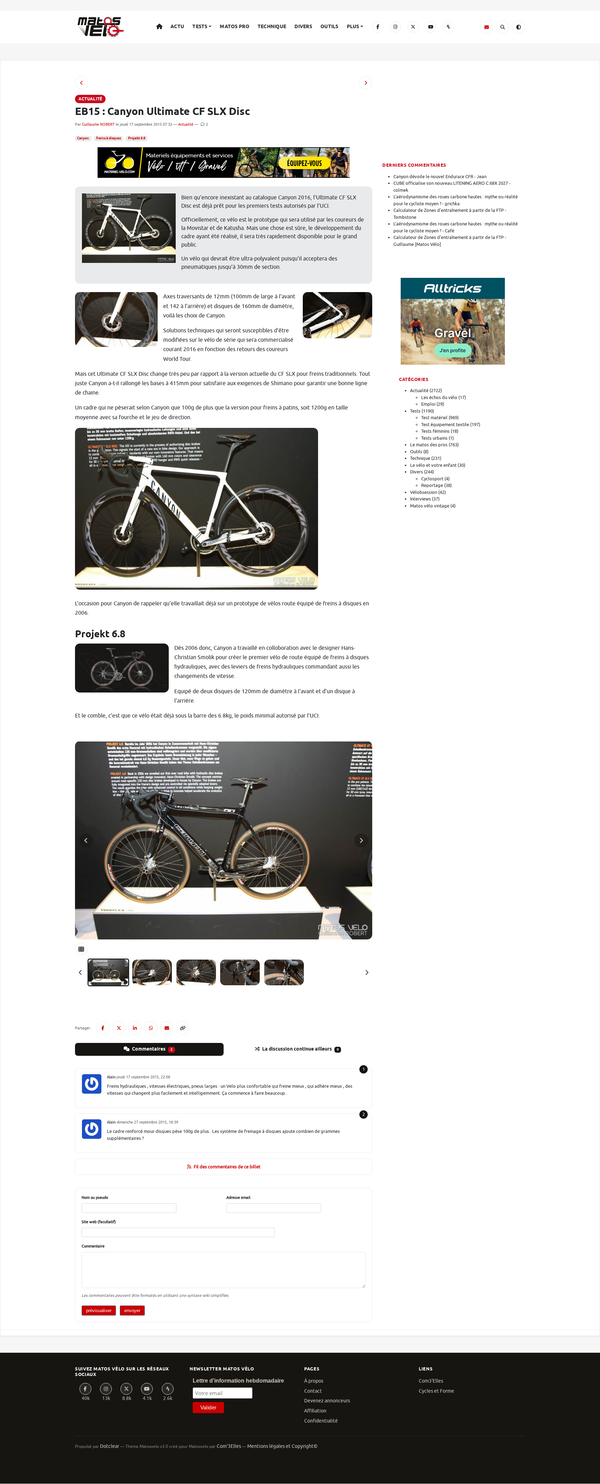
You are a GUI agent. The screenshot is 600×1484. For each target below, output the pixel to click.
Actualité (185, 124)
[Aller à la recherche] (502, 27)
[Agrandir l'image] (223, 840)
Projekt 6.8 (136, 138)
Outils (329, 26)
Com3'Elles (431, 1381)
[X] (413, 27)
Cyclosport (432, 479)
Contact (313, 1391)
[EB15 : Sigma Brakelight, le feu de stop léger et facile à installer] (365, 82)
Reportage (432, 485)
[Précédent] (80, 972)
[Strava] (448, 27)
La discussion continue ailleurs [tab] (300, 1049)
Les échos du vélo (439, 397)
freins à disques (108, 138)
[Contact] (486, 27)
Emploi (428, 404)
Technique (272, 26)
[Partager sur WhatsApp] (150, 1028)
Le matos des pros (429, 445)
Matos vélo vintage (429, 506)
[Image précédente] (86, 840)
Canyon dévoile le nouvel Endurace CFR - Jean (439, 177)
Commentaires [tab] (152, 1049)
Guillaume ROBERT (98, 124)
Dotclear (109, 1446)
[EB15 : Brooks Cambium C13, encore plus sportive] (81, 82)
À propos (313, 1381)
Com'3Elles (229, 1446)
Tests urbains (434, 438)
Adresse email (238, 1197)
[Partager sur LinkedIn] (134, 1028)
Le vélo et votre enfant (433, 465)
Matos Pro (234, 26)
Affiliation (315, 1411)
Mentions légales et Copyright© (282, 1446)
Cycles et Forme (436, 1391)
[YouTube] (430, 27)
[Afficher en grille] (81, 949)
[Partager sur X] (118, 1028)
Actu (177, 26)
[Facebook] (377, 27)
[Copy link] (182, 1028)
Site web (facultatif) (99, 1221)
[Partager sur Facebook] (102, 1028)
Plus (353, 26)
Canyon (83, 138)
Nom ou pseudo (95, 1197)
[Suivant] (366, 972)
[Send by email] (166, 1028)
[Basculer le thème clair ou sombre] (518, 27)
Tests (199, 26)
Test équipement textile (445, 425)
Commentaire (93, 1246)
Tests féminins (435, 431)
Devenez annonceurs (327, 1401)
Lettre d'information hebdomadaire (238, 1381)
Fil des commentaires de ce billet (227, 1167)
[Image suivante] (361, 840)
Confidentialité (321, 1421)
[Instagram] (395, 27)
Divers (303, 26)
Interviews (420, 499)
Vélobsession (423, 492)
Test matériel (434, 418)
